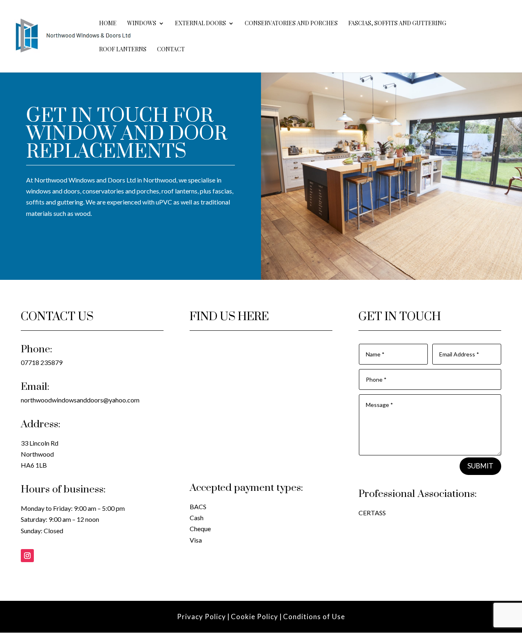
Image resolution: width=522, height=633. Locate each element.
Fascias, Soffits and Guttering (397, 23)
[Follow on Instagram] (27, 555)
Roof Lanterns (122, 49)
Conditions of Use (314, 616)
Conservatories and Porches (291, 23)
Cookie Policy (254, 616)
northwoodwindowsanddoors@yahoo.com (80, 400)
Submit (480, 466)
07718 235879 (41, 362)
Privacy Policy (201, 616)
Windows (141, 23)
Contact (171, 49)
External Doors (200, 23)
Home (108, 23)
